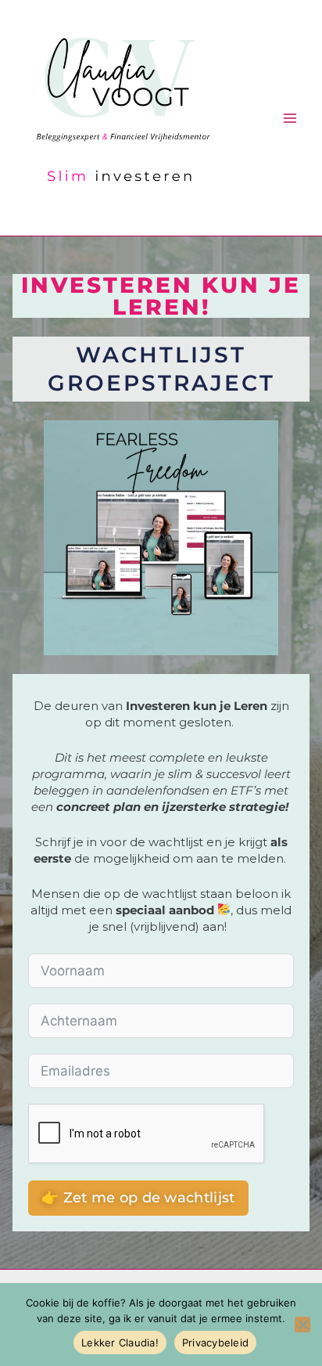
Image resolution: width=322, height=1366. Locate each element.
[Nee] (302, 1324)
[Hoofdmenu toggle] (290, 118)
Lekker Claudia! (120, 1342)
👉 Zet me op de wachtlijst (138, 1197)
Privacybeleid (215, 1342)
